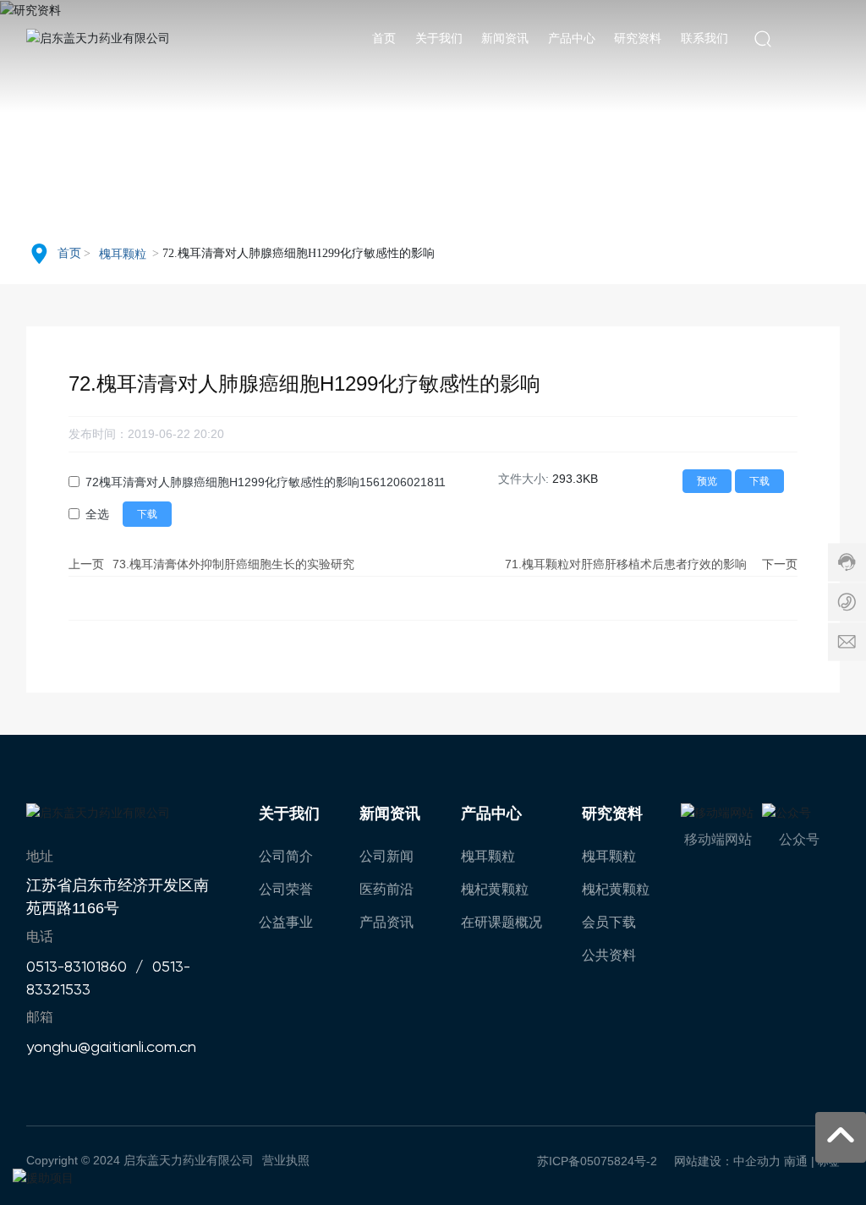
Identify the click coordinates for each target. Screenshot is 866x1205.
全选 (97, 514)
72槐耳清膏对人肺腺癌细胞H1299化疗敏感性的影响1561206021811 (265, 482)
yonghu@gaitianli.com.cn (111, 1046)
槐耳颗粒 (122, 254)
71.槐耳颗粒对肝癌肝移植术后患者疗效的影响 (626, 564)
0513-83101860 (76, 966)
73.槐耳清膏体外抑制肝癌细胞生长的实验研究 (233, 564)
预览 (707, 481)
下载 (759, 481)
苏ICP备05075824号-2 (597, 1161)
